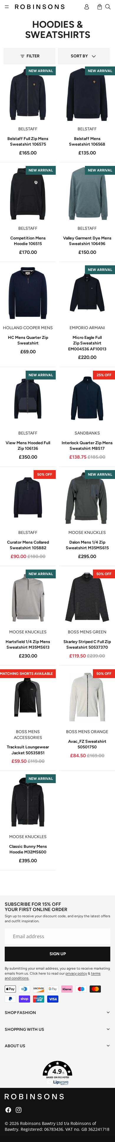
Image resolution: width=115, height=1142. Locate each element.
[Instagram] (18, 1109)
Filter (33, 56)
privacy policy (76, 973)
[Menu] (7, 7)
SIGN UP (58, 953)
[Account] (86, 6)
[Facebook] (8, 1109)
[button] (84, 56)
